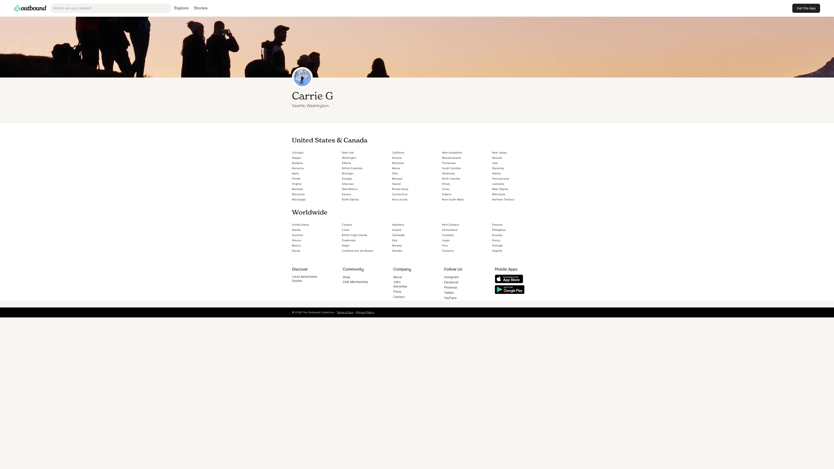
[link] (30, 8)
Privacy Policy (365, 312)
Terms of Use (345, 312)
